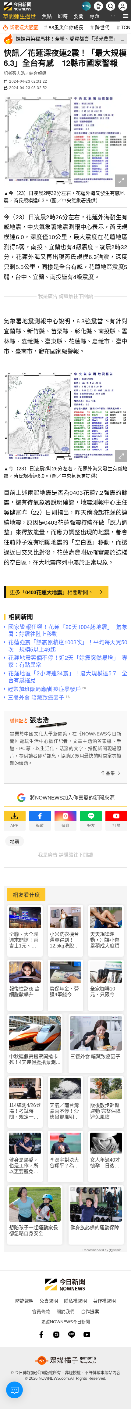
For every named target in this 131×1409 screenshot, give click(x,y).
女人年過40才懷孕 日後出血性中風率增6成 (105, 1163)
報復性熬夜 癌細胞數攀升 (24, 991)
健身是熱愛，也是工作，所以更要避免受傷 (23, 1166)
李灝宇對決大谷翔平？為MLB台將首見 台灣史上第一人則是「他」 (65, 1163)
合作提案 (90, 1311)
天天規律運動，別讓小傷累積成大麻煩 (104, 940)
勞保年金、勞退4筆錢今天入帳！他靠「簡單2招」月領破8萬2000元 (64, 991)
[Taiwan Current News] (86, 6)
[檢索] (110, 6)
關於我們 (65, 1311)
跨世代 (102, 27)
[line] (72, 1334)
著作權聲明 (104, 1300)
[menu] (125, 16)
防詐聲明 (24, 1300)
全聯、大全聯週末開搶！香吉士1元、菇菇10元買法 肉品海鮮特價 (24, 940)
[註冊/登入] (122, 6)
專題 (94, 16)
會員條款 (41, 1311)
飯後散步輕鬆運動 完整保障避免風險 (105, 1111)
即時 (63, 16)
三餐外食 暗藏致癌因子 (95, 1056)
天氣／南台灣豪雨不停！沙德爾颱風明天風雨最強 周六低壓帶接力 (64, 1111)
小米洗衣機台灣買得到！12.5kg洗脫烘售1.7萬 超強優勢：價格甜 (65, 940)
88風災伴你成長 (66, 27)
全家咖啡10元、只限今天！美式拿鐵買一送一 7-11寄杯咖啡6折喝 (104, 991)
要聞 (78, 16)
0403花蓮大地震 (43, 592)
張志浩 (18, 73)
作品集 (108, 773)
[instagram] (56, 1334)
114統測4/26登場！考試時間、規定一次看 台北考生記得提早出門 (25, 1111)
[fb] (41, 1334)
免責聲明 (49, 1300)
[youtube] (87, 1334)
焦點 (47, 16)
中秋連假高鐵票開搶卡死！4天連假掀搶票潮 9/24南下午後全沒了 (35, 1059)
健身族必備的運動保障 (94, 1227)
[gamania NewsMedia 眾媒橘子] (65, 1360)
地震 (14, 841)
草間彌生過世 (19, 16)
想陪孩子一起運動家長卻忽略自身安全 (33, 1230)
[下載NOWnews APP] (98, 6)
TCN (125, 27)
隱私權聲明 (75, 1300)
